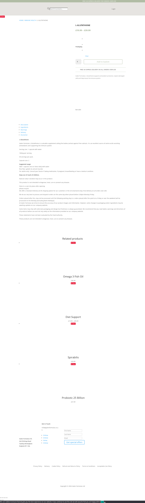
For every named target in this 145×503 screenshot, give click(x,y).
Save (3, 16)
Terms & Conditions (88, 466)
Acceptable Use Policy (104, 466)
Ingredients (24, 127)
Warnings (24, 130)
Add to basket (103, 61)
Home (21, 20)
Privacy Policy (37, 466)
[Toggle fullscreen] (3, 497)
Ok (102, 502)
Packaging (79, 47)
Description (24, 125)
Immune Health (30, 20)
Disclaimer (24, 135)
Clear (87, 56)
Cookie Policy (56, 466)
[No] (105, 502)
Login (113, 9)
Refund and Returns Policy (71, 466)
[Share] (5, 497)
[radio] (86, 37)
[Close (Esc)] (6, 497)
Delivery (23, 132)
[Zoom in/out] (1, 497)
